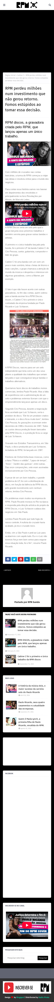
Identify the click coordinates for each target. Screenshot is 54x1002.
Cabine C (20, 75)
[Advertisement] (27, 41)
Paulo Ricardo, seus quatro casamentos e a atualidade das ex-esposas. (31, 705)
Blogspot (20, 997)
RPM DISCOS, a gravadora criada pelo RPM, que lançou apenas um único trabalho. (33, 643)
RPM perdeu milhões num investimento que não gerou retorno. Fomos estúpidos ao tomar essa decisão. (32, 625)
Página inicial (10, 75)
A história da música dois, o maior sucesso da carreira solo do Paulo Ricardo (32, 689)
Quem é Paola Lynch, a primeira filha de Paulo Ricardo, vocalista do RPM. (31, 722)
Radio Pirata (44, 997)
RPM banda (33, 602)
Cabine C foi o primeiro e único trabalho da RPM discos (33, 658)
